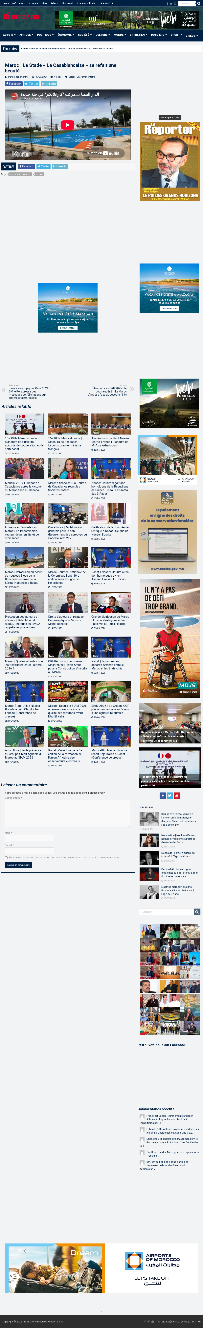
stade (39, 174)
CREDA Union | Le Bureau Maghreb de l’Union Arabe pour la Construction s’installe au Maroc (67, 667)
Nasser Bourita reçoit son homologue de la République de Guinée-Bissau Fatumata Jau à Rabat (109, 488)
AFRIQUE (25, 34)
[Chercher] (199, 4)
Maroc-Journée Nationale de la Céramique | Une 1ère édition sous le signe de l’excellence (67, 577)
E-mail (9, 845)
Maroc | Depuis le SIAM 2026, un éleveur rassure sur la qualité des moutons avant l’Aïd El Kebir (67, 711)
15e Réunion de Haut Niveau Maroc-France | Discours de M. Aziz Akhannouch (110, 442)
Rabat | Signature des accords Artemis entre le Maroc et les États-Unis (107, 665)
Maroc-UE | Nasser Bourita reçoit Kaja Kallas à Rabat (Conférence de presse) (109, 754)
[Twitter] (171, 3)
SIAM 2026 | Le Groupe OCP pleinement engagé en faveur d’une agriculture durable (110, 709)
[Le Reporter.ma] (21, 15)
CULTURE (101, 34)
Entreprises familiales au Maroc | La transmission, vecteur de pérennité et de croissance (22, 533)
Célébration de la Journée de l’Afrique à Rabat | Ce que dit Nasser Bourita (110, 531)
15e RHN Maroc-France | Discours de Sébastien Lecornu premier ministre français (65, 444)
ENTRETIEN (137, 34)
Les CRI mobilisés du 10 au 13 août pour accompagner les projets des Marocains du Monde (167, 736)
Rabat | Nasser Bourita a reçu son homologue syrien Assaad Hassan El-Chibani (110, 575)
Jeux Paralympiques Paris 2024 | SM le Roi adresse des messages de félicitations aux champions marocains (29, 391)
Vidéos (57, 77)
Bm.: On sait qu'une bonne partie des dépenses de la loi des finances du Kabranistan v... (164, 1165)
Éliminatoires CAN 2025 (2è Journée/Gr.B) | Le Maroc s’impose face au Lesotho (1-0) (107, 390)
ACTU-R (8, 34)
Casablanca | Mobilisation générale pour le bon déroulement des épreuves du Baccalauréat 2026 (67, 533)
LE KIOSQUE (106, 3)
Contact (33, 3)
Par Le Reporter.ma (18, 77)
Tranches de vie (86, 3)
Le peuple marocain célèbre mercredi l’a (44, 48)
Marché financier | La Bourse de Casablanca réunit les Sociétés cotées (67, 486)
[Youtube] (175, 3)
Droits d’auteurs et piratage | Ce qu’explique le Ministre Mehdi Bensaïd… (66, 620)
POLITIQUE (44, 34)
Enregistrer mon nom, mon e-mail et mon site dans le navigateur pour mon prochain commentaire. (64, 857)
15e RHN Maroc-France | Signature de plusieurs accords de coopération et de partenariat (24, 444)
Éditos (54, 3)
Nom (8, 832)
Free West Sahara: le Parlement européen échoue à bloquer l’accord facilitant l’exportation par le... (166, 1119)
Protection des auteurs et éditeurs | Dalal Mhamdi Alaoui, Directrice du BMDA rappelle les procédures (22, 622)
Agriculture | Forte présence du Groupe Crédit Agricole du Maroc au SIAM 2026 (23, 754)
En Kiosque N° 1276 (170, 117)
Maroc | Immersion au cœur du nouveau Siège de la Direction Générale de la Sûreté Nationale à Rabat (23, 577)
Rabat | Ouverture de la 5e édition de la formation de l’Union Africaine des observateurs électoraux (65, 756)
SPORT (175, 34)
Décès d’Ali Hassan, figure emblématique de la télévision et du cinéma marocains (179, 873)
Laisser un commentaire (82, 77)
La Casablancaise (21, 174)
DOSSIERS (157, 34)
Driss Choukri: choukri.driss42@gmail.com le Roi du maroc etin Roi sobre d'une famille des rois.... (169, 1142)
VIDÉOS (190, 35)
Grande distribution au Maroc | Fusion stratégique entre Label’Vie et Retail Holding (110, 620)
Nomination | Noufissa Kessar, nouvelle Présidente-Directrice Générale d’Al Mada (178, 839)
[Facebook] (167, 3)
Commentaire (13, 797)
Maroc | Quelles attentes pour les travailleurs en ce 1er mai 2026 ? (24, 665)
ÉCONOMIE (64, 34)
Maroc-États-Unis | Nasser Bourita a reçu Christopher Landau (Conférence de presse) (22, 711)
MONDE (119, 34)
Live (44, 3)
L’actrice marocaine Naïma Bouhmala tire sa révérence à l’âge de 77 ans (177, 890)
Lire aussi (67, 3)
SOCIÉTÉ (83, 34)
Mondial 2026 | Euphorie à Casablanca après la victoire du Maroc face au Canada (23, 486)
